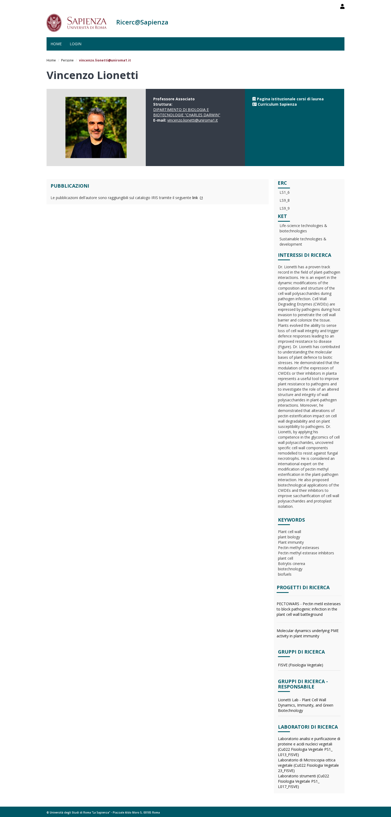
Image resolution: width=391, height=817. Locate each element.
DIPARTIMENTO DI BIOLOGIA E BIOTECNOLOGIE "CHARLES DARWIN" (186, 112)
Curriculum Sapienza (277, 104)
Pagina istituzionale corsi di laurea (290, 98)
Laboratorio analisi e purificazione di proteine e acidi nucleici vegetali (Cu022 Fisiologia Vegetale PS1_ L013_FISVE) (309, 746)
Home (56, 43)
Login (75, 43)
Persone (67, 60)
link (195, 197)
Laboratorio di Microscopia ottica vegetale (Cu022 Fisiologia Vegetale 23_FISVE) (308, 765)
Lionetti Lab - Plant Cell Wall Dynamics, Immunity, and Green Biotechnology (305, 705)
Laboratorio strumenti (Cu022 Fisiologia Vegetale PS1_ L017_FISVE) (303, 781)
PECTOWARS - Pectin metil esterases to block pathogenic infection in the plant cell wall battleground (309, 609)
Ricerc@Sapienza (142, 22)
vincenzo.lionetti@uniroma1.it (192, 120)
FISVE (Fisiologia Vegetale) (300, 664)
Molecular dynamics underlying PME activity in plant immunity (308, 633)
